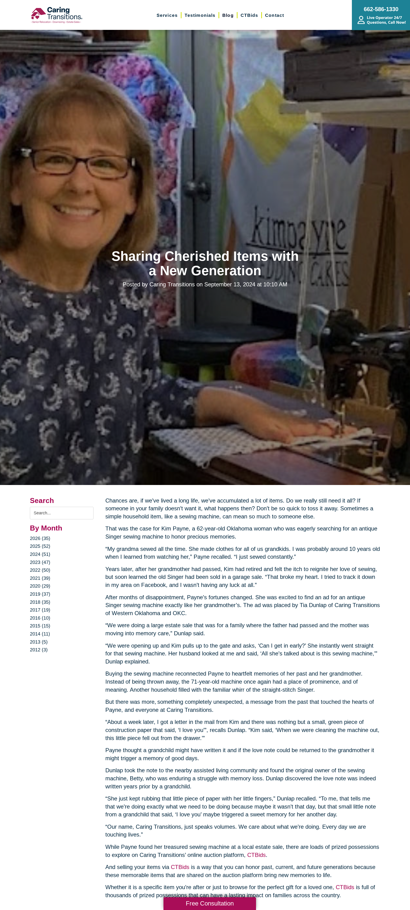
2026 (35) (40, 538)
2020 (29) (40, 586)
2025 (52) (40, 546)
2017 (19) (40, 610)
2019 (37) (40, 594)
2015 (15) (40, 625)
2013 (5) (39, 642)
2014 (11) (40, 633)
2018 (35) (40, 602)
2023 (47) (40, 562)
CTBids (256, 855)
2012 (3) (39, 649)
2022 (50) (40, 570)
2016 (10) (40, 618)
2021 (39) (40, 578)
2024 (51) (40, 554)
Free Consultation (210, 903)
